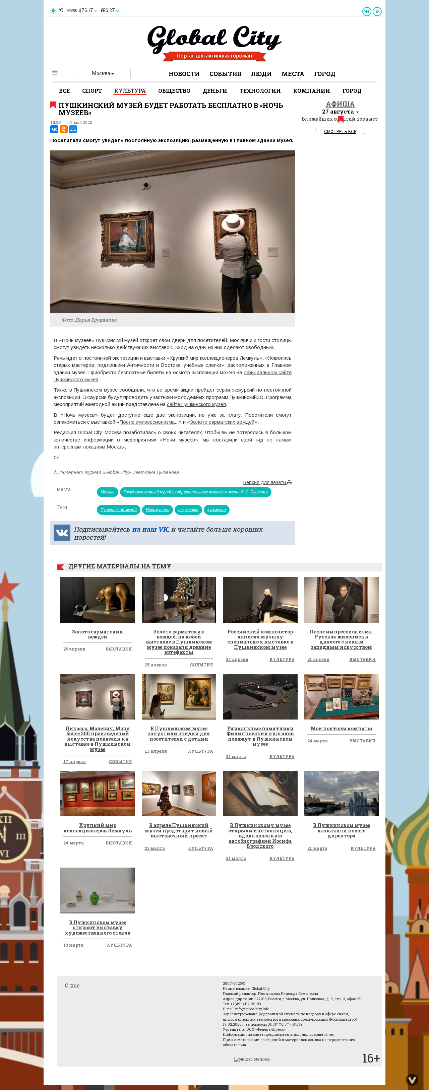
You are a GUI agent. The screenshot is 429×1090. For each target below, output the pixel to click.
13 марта (73, 945)
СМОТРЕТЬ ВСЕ (340, 131)
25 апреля (74, 649)
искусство (188, 509)
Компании (311, 90)
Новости (184, 74)
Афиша (340, 103)
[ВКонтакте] (54, 129)
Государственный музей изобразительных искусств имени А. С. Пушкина (196, 492)
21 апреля (318, 659)
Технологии (260, 90)
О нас (72, 985)
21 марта (236, 858)
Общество (174, 90)
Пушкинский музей (119, 509)
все (64, 90)
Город (324, 74)
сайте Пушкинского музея (196, 404)
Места (293, 74)
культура (216, 509)
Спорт (92, 90)
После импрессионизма (147, 422)
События (225, 74)
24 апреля (237, 659)
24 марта (317, 740)
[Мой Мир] (73, 129)
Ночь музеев (157, 509)
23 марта (155, 848)
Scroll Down (412, 1080)
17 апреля (74, 761)
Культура (130, 90)
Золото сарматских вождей (222, 422)
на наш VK (150, 529)
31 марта (236, 756)
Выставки (119, 649)
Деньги (215, 90)
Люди (261, 74)
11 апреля (156, 751)
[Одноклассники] (64, 129)
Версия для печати (265, 482)
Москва (101, 73)
